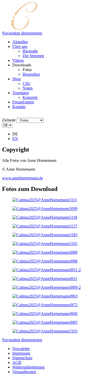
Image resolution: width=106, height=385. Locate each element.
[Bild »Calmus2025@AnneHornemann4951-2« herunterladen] (46, 270)
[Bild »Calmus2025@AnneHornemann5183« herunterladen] (44, 235)
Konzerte (30, 97)
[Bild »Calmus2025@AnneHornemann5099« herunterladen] (44, 208)
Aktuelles (20, 42)
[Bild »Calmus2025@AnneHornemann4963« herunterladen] (44, 296)
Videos (18, 60)
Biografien (31, 74)
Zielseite (9, 120)
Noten (28, 88)
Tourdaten (20, 93)
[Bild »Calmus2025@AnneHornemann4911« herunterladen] (44, 278)
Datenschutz (22, 358)
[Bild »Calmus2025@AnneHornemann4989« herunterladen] (44, 252)
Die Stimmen (33, 56)
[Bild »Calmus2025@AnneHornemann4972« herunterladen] (44, 305)
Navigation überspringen (22, 33)
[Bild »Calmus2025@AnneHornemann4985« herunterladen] (44, 322)
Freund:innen (23, 102)
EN (15, 138)
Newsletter (21, 348)
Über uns (19, 46)
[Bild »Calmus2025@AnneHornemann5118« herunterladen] (44, 217)
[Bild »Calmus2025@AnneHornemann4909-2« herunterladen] (46, 287)
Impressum (21, 353)
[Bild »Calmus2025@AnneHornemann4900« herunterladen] (44, 313)
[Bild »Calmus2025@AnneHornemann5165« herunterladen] (44, 243)
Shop (16, 79)
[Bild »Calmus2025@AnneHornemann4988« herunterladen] (44, 261)
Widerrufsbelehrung (28, 367)
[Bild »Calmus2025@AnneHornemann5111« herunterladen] (44, 200)
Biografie (30, 51)
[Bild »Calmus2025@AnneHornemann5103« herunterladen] (44, 331)
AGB (16, 362)
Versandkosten (24, 372)
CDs (26, 83)
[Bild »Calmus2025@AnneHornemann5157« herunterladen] (44, 226)
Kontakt (18, 106)
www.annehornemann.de (22, 178)
